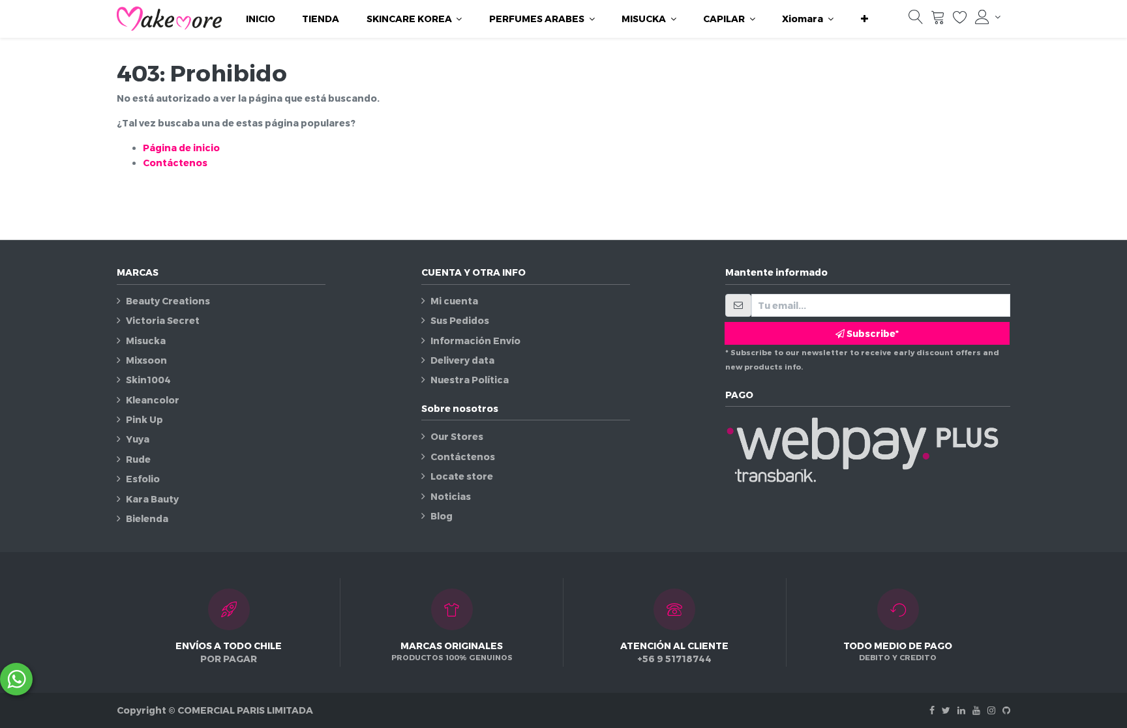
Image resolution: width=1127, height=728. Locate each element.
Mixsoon (146, 360)
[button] (864, 19)
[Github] (1006, 710)
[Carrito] (938, 19)
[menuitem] (260, 19)
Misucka (146, 340)
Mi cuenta (454, 300)
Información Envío (475, 340)
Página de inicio (181, 147)
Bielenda (147, 518)
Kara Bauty (152, 498)
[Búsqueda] (916, 19)
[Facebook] (932, 710)
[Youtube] (976, 710)
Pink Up (144, 419)
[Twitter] (946, 710)
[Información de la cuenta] (987, 17)
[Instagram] (991, 710)
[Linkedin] (961, 710)
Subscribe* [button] (872, 333)
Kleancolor (152, 399)
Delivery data (462, 360)
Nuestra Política (469, 379)
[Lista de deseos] (960, 19)
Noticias (450, 496)
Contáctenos (175, 162)
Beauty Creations (168, 300)
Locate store (461, 476)
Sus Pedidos (459, 320)
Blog (441, 515)
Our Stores (456, 436)
